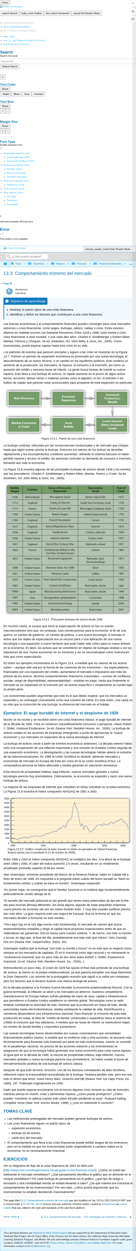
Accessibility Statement (99, 1242)
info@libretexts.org (40, 1246)
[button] (12, 200)
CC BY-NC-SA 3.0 (33, 1204)
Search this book (9, 56)
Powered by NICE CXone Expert (50, 1233)
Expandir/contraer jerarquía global (7, 264)
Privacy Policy (57, 1242)
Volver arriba (10, 1216)
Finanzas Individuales (110, 263)
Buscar (9, 256)
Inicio (18, 263)
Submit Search (10, 66)
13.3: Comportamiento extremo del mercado (44, 1200)
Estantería (39, 263)
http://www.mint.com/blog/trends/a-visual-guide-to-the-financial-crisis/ (49, 1170)
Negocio (61, 263)
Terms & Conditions (76, 1242)
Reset (5, 89)
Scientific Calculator (17, 176)
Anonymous (108, 1204)
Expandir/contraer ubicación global (131, 263)
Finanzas (81, 263)
